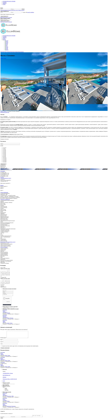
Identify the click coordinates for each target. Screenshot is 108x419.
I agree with (28, 12)
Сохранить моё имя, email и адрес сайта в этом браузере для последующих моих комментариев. (20, 345)
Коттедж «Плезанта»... (5, 316)
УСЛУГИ (4, 2)
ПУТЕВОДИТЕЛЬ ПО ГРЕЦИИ (9, 1)
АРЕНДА (4, 3)
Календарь (12, 51)
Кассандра (13, 406)
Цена (6, 51)
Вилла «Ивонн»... (5, 405)
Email (1, 341)
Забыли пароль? (21, 10)
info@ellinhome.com (6, 375)
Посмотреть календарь (4, 112)
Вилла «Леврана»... (5, 311)
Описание (2, 51)
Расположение (21, 51)
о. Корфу (8, 312)
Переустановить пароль (5, 20)
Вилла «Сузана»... (5, 400)
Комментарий (3, 337)
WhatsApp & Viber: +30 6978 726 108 (10, 379)
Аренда (1, 111)
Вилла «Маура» (2, 365)
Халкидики (9, 396)
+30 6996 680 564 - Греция (8, 373)
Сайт (1, 343)
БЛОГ (4, 380)
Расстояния (2, 171)
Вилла (5, 111)
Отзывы (16, 51)
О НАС (4, 4)
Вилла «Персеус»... (2, 359)
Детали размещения (4, 192)
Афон (12, 396)
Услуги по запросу (4, 247)
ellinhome (4, 377)
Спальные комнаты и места (5, 178)
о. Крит (1, 58)
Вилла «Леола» (2, 354)
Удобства (8, 51)
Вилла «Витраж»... (5, 395)
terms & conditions (30, 12)
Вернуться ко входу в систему (6, 17)
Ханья (5, 58)
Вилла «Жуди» (4, 322)
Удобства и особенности (5, 199)
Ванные (1, 185)
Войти (23, 9)
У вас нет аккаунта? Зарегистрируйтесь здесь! (9, 10)
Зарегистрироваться (4, 16)
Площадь (2, 177)
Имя (1, 339)
